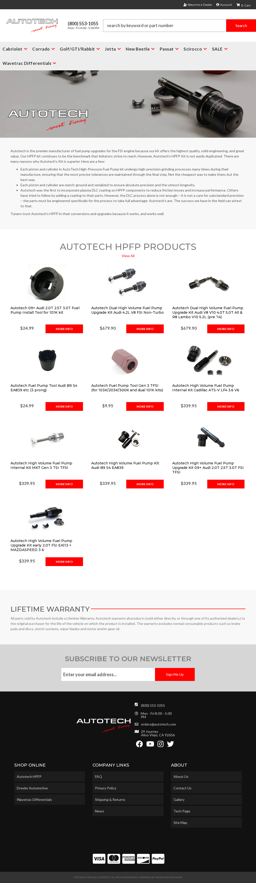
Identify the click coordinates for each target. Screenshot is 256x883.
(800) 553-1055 (153, 705)
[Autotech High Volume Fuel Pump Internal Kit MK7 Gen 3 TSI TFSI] (47, 438)
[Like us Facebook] (139, 745)
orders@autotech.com (158, 724)
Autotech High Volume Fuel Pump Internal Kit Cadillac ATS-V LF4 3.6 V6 (205, 387)
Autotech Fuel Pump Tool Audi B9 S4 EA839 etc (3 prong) (43, 387)
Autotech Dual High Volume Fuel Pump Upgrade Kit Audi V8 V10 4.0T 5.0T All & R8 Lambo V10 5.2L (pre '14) (207, 312)
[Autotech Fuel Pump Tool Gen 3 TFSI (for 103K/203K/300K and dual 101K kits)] (127, 361)
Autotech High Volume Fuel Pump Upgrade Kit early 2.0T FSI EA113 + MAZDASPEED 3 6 (41, 545)
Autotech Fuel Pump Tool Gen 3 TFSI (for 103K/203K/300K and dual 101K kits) (127, 387)
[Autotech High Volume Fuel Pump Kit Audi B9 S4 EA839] (127, 438)
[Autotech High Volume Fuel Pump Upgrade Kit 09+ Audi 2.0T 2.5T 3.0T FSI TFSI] (209, 438)
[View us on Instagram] (161, 745)
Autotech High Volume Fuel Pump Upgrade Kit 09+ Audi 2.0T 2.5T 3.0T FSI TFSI (208, 467)
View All (128, 256)
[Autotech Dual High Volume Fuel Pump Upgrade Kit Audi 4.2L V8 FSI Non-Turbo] (127, 283)
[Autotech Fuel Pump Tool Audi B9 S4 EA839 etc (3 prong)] (47, 361)
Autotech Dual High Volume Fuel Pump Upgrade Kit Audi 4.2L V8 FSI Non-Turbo (127, 310)
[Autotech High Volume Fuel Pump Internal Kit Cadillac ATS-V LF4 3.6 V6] (209, 361)
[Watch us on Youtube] (150, 745)
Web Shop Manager (169, 877)
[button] (179, 25)
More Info (64, 329)
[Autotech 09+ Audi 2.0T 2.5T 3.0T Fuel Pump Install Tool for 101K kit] (47, 283)
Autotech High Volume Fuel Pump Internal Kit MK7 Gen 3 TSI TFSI (41, 465)
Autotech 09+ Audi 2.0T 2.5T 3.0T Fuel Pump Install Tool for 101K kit (45, 310)
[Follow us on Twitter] (170, 745)
